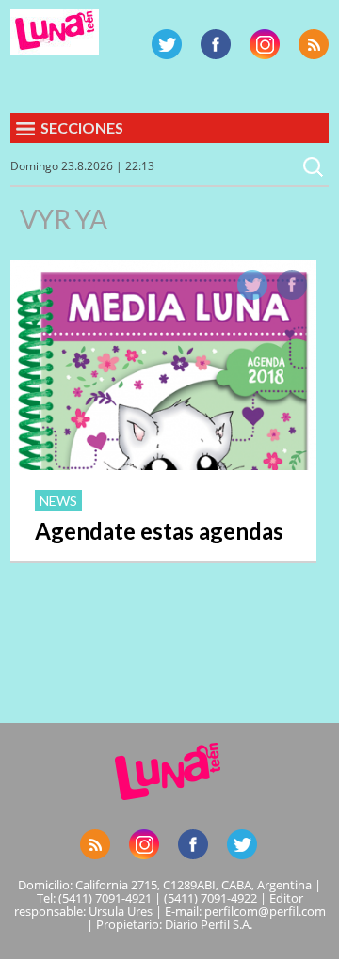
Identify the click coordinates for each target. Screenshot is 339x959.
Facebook (216, 44)
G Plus (265, 44)
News (58, 501)
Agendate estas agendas (159, 530)
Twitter (167, 44)
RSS (314, 44)
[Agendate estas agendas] (163, 464)
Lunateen (54, 32)
